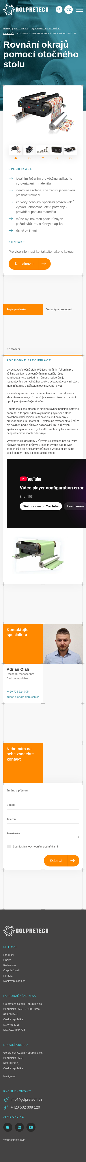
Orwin (21, 1139)
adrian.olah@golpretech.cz (23, 697)
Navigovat (9, 1076)
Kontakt (7, 975)
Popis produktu (16, 309)
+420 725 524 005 (18, 691)
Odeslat (56, 861)
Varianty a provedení (59, 309)
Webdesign (10, 1139)
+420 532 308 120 (25, 1107)
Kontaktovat (24, 264)
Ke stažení (13, 349)
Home (7, 28)
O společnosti (11, 970)
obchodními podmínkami (43, 846)
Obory (7, 960)
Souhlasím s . (35, 846)
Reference (9, 965)
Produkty (21, 28)
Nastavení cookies (14, 981)
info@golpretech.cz (27, 1099)
